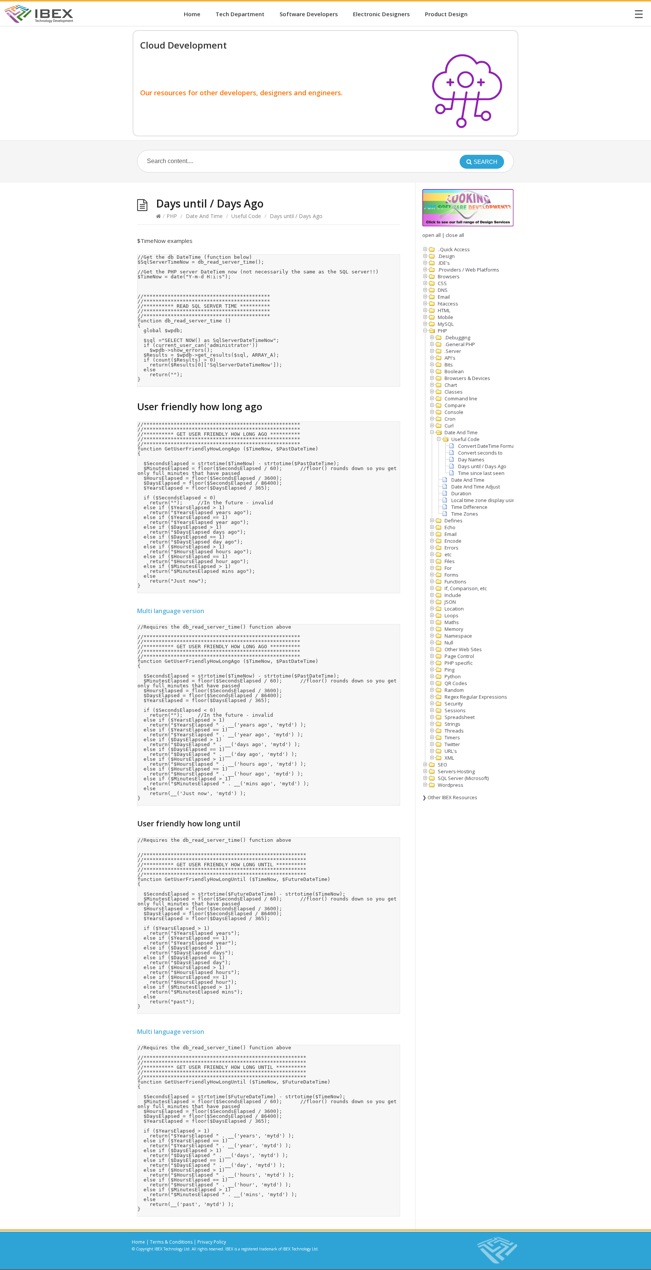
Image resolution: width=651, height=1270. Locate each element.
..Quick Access (454, 249)
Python (453, 676)
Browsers (449, 276)
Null (449, 642)
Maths (452, 622)
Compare (455, 405)
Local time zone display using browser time (500, 500)
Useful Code (246, 216)
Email (444, 296)
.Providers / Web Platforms (468, 269)
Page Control (459, 656)
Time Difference (469, 507)
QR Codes (456, 683)
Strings (452, 723)
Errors (451, 547)
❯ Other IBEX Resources (449, 797)
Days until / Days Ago (482, 466)
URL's (451, 751)
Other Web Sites (463, 649)
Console (454, 412)
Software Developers (309, 14)
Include (453, 595)
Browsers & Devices (467, 378)
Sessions (455, 710)
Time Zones (464, 513)
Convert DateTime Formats (488, 446)
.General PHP (460, 344)
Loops (451, 615)
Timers (452, 737)
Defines (454, 520)
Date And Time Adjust (475, 486)
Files (450, 561)
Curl (449, 425)
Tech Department (239, 14)
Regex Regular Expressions (476, 696)
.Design (446, 256)
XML (449, 757)
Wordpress (450, 785)
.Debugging (457, 337)
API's (450, 357)
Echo (450, 527)
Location (454, 608)
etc (448, 554)
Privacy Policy (211, 1242)
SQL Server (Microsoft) (463, 778)
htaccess (448, 303)
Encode (453, 540)
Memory (454, 629)
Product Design (446, 14)
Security (454, 703)
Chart (451, 385)
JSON (450, 601)
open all (431, 235)
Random (454, 690)
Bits (449, 364)
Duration (461, 493)
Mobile (445, 317)
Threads (454, 730)
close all (455, 235)
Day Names (471, 459)
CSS (442, 283)
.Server (453, 351)
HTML (444, 310)
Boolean (454, 371)
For (448, 568)
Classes (454, 391)
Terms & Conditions (171, 1242)
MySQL (446, 324)
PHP (172, 216)
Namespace (458, 635)
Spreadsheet (460, 717)
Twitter (452, 744)
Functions (455, 581)
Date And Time (204, 216)
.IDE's (444, 262)
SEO (442, 764)
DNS (443, 290)
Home (192, 14)
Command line (461, 398)
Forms (451, 574)
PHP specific (458, 662)
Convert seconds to (480, 452)
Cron (450, 418)
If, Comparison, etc (466, 588)
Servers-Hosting (456, 771)
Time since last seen (481, 473)
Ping (449, 669)
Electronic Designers (381, 14)
